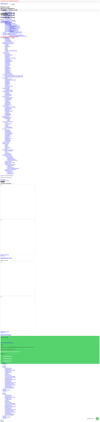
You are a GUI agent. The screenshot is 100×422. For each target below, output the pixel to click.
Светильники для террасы (8, 74)
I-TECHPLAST (8, 64)
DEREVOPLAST (8, 73)
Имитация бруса (10, 165)
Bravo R (6, 144)
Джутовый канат (8, 153)
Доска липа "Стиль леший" (10, 169)
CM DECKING (8, 40)
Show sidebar (2, 179)
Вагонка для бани (8, 155)
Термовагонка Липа (11, 159)
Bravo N (6, 145)
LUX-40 (6, 51)
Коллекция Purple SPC (14, 29)
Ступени (4, 128)
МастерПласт (7, 46)
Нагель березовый (8, 150)
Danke (6, 47)
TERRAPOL (7, 67)
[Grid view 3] (1, 181)
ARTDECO (7, 81)
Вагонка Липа (10, 157)
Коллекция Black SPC (14, 28)
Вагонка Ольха (10, 158)
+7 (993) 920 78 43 (7, 358)
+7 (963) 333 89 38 (7, 356)
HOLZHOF (7, 89)
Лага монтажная (8, 126)
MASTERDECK (8, 41)
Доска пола (9, 166)
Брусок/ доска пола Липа (10, 162)
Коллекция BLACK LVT (15, 25)
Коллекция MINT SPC (14, 30)
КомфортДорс (8, 118)
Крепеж (6, 125)
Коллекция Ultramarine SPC (15, 27)
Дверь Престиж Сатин (6, 258)
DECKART (7, 63)
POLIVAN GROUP (9, 54)
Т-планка (7, 124)
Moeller (6, 49)
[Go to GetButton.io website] (97, 420)
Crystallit (6, 44)
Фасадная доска (8, 12)
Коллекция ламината (11, 33)
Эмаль (8, 119)
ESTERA (7, 45)
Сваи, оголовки (8, 123)
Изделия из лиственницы (10, 164)
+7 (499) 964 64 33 (7, 361)
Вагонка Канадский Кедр (12, 160)
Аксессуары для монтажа (10, 20)
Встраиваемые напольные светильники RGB (14, 76)
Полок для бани (8, 161)
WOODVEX (7, 38)
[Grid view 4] (2, 181)
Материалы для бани (9, 27)
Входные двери (8, 29)
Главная (2, 175)
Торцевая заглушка (9, 127)
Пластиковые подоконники (8, 43)
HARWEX (7, 69)
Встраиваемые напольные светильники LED (14, 75)
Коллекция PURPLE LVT (15, 26)
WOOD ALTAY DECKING (10, 57)
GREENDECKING (9, 61)
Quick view (2, 255)
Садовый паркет (8, 15)
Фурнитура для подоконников (11, 50)
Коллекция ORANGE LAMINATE (16, 35)
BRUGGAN (7, 53)
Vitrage (6, 48)
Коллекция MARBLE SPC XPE (16, 31)
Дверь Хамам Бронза (5, 334)
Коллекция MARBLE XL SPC (16, 32)
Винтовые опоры (6, 21)
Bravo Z (6, 146)
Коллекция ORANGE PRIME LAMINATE (18, 36)
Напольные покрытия (9, 31)
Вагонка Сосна (10, 171)
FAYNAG (7, 66)
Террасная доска (8, 11)
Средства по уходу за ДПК (10, 21)
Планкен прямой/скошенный (13, 168)
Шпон (8, 120)
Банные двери (8, 163)
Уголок (6, 122)
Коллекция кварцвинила (12, 24)
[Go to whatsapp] (97, 418)
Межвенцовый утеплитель (8, 149)
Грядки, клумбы (8, 19)
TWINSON (7, 56)
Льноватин (7, 152)
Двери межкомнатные (9, 30)
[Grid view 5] (4, 181)
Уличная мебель (8, 25)
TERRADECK (8, 72)
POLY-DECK (7, 55)
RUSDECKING (8, 68)
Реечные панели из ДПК (10, 13)
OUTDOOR (7, 39)
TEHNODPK (7, 62)
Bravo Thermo (7, 147)
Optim (6, 148)
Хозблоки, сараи (6, 142)
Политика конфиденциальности (6, 342)
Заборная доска (8, 14)
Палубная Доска (10, 167)
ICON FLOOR (8, 23)
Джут (6, 151)
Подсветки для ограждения (10, 79)
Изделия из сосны (8, 170)
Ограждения (7, 18)
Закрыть (2, 16)
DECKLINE (7, 65)
